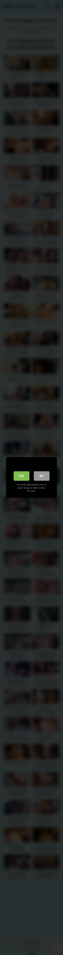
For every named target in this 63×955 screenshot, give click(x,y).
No (42, 476)
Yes (21, 476)
